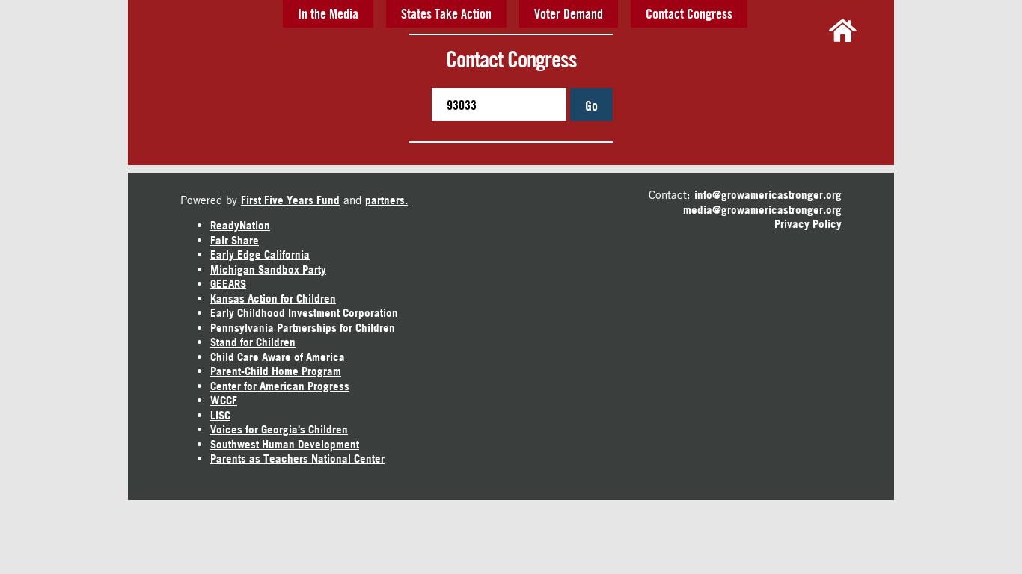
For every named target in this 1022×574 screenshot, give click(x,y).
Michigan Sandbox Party (268, 269)
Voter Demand (568, 13)
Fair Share (234, 240)
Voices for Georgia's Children (279, 429)
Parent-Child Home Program (275, 371)
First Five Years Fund (290, 200)
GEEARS (228, 284)
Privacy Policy (808, 224)
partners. (386, 200)
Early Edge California (260, 254)
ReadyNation (240, 225)
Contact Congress (689, 13)
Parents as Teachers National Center (297, 458)
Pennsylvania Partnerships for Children (302, 328)
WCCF (223, 400)
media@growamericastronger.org (762, 210)
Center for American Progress (279, 386)
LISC (220, 415)
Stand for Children (253, 342)
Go (591, 105)
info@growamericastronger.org (768, 195)
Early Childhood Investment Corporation (304, 313)
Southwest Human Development (284, 444)
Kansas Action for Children (273, 298)
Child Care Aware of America (277, 357)
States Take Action (446, 13)
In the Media (328, 13)
